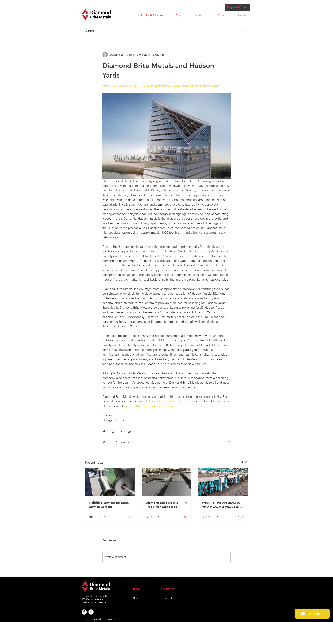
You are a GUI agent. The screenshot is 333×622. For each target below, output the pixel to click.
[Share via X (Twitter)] (112, 431)
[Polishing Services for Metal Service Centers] (110, 482)
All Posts (89, 30)
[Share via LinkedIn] (121, 431)
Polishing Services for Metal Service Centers (109, 505)
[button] (121, 15)
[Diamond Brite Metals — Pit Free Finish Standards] (167, 482)
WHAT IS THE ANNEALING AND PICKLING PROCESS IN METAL (222, 505)
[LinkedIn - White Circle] (91, 612)
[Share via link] (129, 431)
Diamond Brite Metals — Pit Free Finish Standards (166, 505)
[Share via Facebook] (104, 431)
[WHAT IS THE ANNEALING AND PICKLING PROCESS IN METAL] (223, 482)
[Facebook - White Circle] (84, 612)
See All (244, 461)
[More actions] (229, 55)
